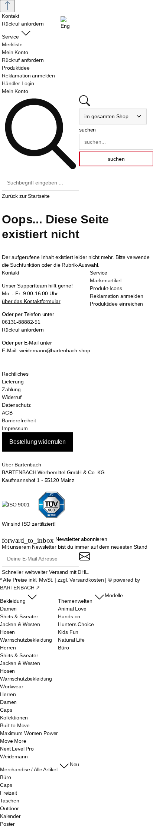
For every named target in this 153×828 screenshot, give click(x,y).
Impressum (15, 428)
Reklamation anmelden (116, 296)
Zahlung (11, 389)
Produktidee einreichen (116, 304)
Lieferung (13, 382)
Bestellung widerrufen (37, 442)
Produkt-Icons (106, 288)
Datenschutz (16, 405)
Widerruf (12, 397)
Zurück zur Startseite (26, 196)
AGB (7, 413)
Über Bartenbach (21, 465)
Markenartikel (105, 280)
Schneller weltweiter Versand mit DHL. (45, 572)
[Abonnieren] (84, 559)
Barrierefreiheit (19, 420)
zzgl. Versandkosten (81, 580)
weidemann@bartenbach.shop (54, 350)
